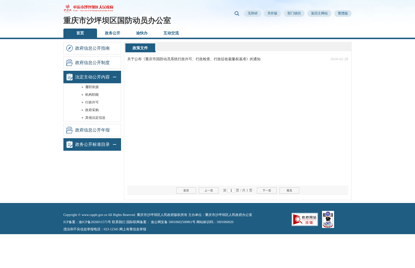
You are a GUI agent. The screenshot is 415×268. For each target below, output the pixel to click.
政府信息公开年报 (92, 130)
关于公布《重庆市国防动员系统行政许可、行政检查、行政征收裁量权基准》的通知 (194, 59)
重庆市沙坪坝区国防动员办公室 (117, 20)
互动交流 (171, 33)
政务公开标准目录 (92, 144)
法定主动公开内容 (92, 77)
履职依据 (92, 87)
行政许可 (92, 102)
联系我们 (118, 222)
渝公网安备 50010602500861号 (173, 222)
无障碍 (253, 13)
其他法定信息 (95, 117)
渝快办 (142, 33)
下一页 (266, 190)
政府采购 (92, 110)
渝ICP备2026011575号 (95, 222)
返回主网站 (319, 13)
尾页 (289, 190)
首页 (80, 33)
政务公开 (112, 33)
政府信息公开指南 (92, 48)
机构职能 (92, 94)
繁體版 (343, 13)
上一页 (208, 190)
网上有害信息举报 (132, 229)
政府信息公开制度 (92, 62)
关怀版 (272, 13)
